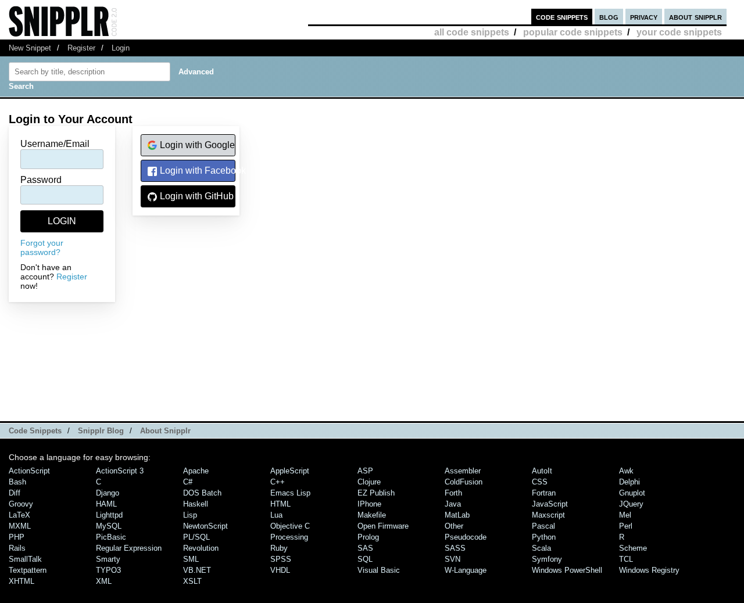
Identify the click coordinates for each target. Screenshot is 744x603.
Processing (289, 537)
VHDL (280, 570)
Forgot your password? (41, 247)
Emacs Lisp (290, 493)
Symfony (547, 559)
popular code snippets (573, 32)
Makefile (371, 515)
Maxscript (548, 515)
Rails (17, 548)
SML (191, 559)
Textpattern (27, 570)
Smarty (108, 559)
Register (81, 48)
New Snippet (30, 48)
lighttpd (109, 515)
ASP (365, 470)
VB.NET (197, 570)
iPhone (369, 504)
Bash (17, 482)
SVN (452, 559)
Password (41, 180)
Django (107, 493)
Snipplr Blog (101, 430)
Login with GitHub (196, 196)
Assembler (463, 470)
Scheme (633, 548)
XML (104, 581)
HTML (280, 504)
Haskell (195, 504)
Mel (625, 515)
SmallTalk (25, 559)
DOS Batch (202, 493)
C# (187, 482)
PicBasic (111, 537)
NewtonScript (205, 526)
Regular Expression (129, 548)
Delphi (629, 482)
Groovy (21, 504)
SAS (365, 548)
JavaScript (550, 504)
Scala (541, 548)
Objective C (290, 526)
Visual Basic (378, 570)
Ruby (279, 548)
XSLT (192, 581)
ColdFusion (463, 482)
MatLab (457, 515)
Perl (625, 526)
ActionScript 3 (120, 470)
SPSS (280, 559)
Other (454, 526)
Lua (276, 515)
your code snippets (679, 32)
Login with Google (196, 145)
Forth (453, 493)
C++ (277, 482)
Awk (626, 470)
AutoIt (542, 470)
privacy (643, 16)
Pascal (543, 526)
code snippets (562, 16)
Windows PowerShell (567, 570)
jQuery (631, 504)
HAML (106, 504)
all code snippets (471, 32)
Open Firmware (383, 526)
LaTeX (19, 515)
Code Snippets (35, 430)
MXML (20, 526)
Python (544, 537)
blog (608, 16)
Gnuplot (632, 493)
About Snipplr (165, 430)
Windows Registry (649, 570)
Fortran (544, 493)
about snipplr (695, 16)
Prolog (368, 537)
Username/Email (55, 144)
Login (121, 48)
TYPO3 (108, 570)
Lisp (190, 515)
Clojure (369, 482)
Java (453, 504)
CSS (540, 482)
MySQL (108, 526)
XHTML (21, 581)
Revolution (201, 548)
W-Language (466, 570)
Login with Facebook (196, 170)
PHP (16, 537)
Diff (14, 493)
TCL (626, 559)
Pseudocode (466, 537)
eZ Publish (376, 493)
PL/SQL (196, 537)
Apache (196, 470)
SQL (365, 559)
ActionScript (29, 470)
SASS (455, 548)
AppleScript (289, 470)
